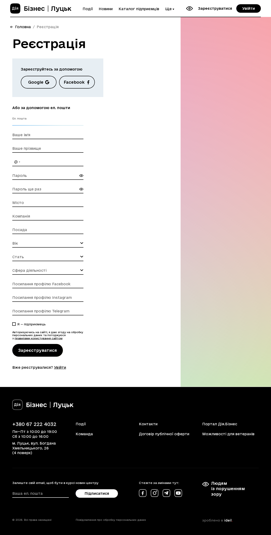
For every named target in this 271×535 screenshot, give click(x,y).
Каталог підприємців (139, 9)
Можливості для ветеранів (228, 434)
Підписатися (96, 493)
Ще (168, 9)
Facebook (74, 82)
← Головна (20, 27)
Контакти (148, 424)
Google (35, 82)
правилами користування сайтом (38, 338)
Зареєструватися (215, 8)
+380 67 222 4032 (34, 424)
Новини (106, 9)
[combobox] (16, 162)
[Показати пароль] (81, 175)
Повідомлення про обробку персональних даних (111, 519)
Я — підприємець (31, 324)
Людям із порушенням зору (228, 488)
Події (88, 9)
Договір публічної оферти (164, 434)
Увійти (248, 8)
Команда (84, 434)
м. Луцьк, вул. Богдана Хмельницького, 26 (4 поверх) (34, 448)
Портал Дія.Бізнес (219, 424)
